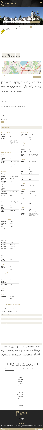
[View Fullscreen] (3, 66)
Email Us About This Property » (19, 306)
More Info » (15, 307)
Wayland (20, 403)
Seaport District (20, 394)
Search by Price (31, 368)
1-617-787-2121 (7, 310)
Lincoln (20, 388)
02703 (22, 357)
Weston (20, 375)
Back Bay (20, 379)
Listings (6, 357)
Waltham (20, 398)
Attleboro (18, 357)
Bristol (13, 357)
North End (20, 392)
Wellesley (20, 405)
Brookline (20, 385)
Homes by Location (9, 368)
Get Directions (37, 76)
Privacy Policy (5, 119)
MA (10, 357)
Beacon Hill (20, 381)
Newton (20, 390)
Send (2, 121)
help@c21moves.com (21, 418)
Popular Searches (20, 368)
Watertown (20, 400)
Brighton (20, 372)
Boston (20, 383)
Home (3, 357)
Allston (20, 377)
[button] (35, 22)
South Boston (20, 396)
